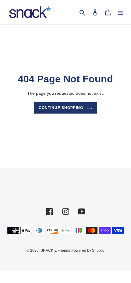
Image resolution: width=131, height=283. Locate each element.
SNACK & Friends (55, 250)
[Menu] (120, 12)
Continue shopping (61, 108)
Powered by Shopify (87, 250)
